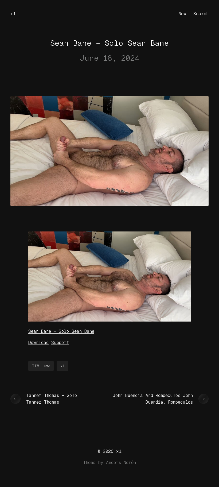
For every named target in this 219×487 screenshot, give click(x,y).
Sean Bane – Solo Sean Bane (61, 331)
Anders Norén (121, 462)
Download (38, 342)
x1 (13, 13)
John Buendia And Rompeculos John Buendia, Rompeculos (153, 399)
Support (60, 342)
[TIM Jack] (109, 320)
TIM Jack (41, 366)
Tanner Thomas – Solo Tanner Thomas (51, 399)
